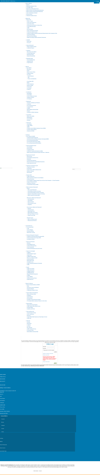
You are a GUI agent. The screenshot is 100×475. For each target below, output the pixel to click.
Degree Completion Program (31, 46)
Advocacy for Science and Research (33, 287)
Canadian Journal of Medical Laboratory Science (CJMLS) (36, 128)
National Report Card (31, 211)
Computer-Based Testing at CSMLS (32, 184)
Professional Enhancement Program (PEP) (34, 237)
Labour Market (30, 200)
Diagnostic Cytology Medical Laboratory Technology (36, 193)
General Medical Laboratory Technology (34, 191)
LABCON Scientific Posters (31, 256)
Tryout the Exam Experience (31, 160)
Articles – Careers (30, 21)
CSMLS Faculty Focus (30, 176)
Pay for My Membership (31, 59)
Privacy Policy (29, 86)
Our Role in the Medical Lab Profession (33, 102)
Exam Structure (29, 148)
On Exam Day (29, 168)
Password (44, 348)
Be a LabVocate (29, 327)
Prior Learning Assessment (31, 105)
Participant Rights (30, 307)
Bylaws (28, 82)
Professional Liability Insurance (31, 15)
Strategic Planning (30, 73)
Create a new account (46, 361)
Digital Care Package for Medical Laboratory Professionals (36, 37)
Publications (28, 122)
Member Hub (28, 18)
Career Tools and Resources (31, 22)
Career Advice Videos (30, 23)
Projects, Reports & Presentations (31, 292)
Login (28, 228)
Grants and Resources (30, 311)
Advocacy (28, 120)
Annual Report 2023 (30, 81)
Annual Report (29, 124)
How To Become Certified (30, 136)
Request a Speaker (30, 85)
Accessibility (29, 88)
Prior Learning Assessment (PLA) (32, 140)
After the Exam (29, 172)
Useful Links (29, 318)
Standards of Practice (30, 97)
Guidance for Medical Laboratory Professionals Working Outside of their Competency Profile (42, 33)
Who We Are (29, 69)
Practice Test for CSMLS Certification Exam (34, 169)
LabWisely (28, 252)
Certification (29, 104)
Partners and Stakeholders (32, 78)
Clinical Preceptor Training (31, 312)
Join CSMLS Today (29, 7)
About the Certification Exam (31, 145)
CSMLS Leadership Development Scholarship (34, 263)
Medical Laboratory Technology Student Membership (35, 10)
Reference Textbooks (30, 171)
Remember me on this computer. (49, 350)
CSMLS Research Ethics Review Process (33, 306)
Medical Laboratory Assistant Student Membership (34, 11)
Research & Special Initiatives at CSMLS (32, 284)
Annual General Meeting (31, 34)
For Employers (29, 98)
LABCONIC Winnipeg (30, 272)
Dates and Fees (29, 156)
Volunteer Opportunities (31, 53)
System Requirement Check (31, 163)
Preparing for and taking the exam (31, 165)
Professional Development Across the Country (34, 248)
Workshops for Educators (31, 183)
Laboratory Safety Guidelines (32, 129)
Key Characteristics (31, 199)
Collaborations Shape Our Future (32, 290)
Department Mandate (30, 288)
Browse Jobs (29, 41)
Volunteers (28, 50)
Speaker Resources (30, 279)
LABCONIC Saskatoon (30, 271)
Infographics (30, 204)
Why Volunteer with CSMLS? (31, 51)
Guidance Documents (30, 179)
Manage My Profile (29, 58)
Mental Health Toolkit (30, 260)
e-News (2, 431)
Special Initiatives (30, 296)
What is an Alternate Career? (32, 219)
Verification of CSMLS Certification (32, 112)
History (28, 70)
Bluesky (2, 422)
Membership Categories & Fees (31, 6)
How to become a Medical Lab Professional (34, 207)
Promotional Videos (30, 330)
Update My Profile (30, 61)
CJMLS (28, 264)
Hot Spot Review (29, 298)
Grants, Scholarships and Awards (32, 30)
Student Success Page (31, 215)
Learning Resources (29, 225)
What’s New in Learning (31, 232)
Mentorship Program (30, 54)
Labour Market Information (31, 26)
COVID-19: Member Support (31, 253)
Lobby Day (29, 324)
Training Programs (31, 209)
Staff (28, 77)
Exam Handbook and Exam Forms (32, 157)
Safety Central (29, 255)
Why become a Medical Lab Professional (33, 197)
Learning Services (30, 106)
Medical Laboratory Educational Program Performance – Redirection (38, 152)
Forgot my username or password (48, 353)
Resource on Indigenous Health (32, 257)
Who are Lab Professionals (32, 189)
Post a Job (29, 42)
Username (44, 346)
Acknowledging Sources (31, 244)
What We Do (28, 101)
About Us (27, 66)
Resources (29, 315)
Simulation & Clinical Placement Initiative (34, 299)
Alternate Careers (30, 217)
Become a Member (29, 3)
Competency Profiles (30, 149)
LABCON (28, 108)
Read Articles (29, 323)
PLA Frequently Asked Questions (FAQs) (33, 141)
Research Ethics (29, 303)
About (28, 188)
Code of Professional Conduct (32, 96)
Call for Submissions (30, 314)
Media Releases (29, 117)
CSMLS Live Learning (30, 268)
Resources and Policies (30, 241)
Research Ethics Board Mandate (32, 304)
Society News (28, 114)
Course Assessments (30, 247)
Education (29, 208)
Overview (28, 322)
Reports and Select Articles (31, 294)
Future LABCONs (30, 276)
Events (27, 267)
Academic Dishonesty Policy (31, 245)
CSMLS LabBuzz (30, 125)
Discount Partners (29, 14)
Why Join (27, 4)
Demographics (29, 93)
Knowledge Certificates (31, 239)
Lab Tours (28, 326)
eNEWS (28, 126)
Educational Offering (30, 231)
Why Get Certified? (31, 201)
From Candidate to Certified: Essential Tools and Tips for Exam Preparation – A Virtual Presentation (43, 180)
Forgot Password (30, 62)
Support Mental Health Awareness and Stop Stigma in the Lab (37, 316)
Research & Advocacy (29, 283)
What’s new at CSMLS (30, 116)
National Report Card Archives (33, 212)
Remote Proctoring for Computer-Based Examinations (36, 161)
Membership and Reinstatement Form (32, 8)
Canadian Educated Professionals (32, 137)
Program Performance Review (32, 181)
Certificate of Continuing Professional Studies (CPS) (35, 236)
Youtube (2, 428)
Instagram (3, 425)
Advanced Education (29, 45)
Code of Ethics (29, 94)
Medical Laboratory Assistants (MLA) (34, 195)
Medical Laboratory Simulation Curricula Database (35, 177)
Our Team (28, 74)
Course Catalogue (30, 229)
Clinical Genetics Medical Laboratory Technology (36, 192)
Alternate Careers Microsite (32, 220)
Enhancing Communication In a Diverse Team (34, 25)
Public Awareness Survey (32, 203)
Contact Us (29, 89)
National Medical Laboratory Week (32, 109)
